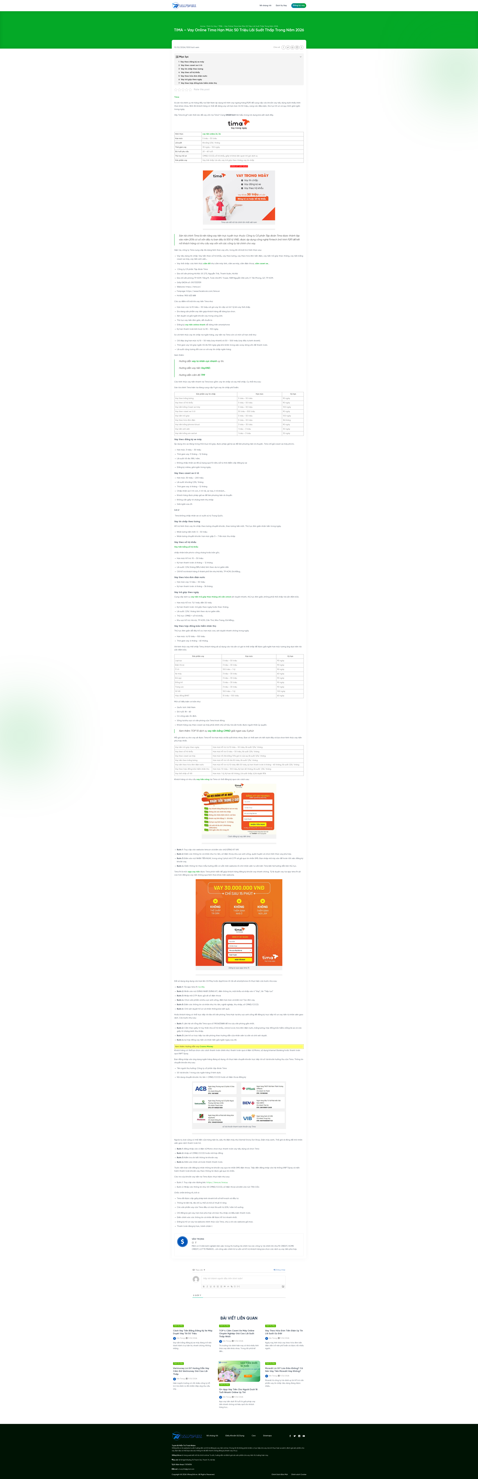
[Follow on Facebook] (290, 1436)
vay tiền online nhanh (195, 325)
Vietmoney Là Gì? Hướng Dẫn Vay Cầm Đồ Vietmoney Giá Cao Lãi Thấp (191, 1371)
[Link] (231, 1286)
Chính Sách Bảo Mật (279, 1474)
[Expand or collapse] (300, 57)
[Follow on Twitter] (295, 1436)
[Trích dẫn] (224, 1286)
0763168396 (188, 1464)
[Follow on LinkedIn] (299, 1436)
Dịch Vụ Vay (281, 5)
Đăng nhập (280, 1270)
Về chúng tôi (265, 5)
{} (235, 1286)
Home (202, 26)
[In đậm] (204, 1286)
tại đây (201, 987)
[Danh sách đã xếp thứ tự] (217, 1286)
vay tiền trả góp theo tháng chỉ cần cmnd (211, 597)
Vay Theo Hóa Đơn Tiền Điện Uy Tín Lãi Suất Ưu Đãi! (284, 1332)
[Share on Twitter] (288, 47)
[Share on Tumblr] (301, 47)
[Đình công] (214, 1286)
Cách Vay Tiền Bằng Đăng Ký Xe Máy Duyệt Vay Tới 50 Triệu (192, 1332)
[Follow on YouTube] (304, 1436)
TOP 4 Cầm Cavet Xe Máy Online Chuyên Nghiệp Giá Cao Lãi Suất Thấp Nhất (236, 1334)
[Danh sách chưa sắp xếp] (221, 1286)
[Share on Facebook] (283, 47)
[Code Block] (228, 1286)
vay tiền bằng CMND (219, 731)
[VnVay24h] (184, 5)
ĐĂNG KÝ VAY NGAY (239, 166)
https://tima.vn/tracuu (217, 1182)
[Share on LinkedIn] (297, 47)
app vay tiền (194, 872)
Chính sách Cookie (298, 1474)
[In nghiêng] (207, 1286)
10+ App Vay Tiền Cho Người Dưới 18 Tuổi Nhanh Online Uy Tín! (238, 1391)
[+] (238, 1286)
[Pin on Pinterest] (292, 47)
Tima (176, 97)
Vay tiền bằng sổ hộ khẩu (186, 547)
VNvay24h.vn (192, 1475)
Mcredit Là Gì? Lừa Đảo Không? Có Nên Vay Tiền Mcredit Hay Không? (284, 1369)
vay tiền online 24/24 (212, 134)
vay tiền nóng (202, 779)
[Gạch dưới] (210, 1286)
